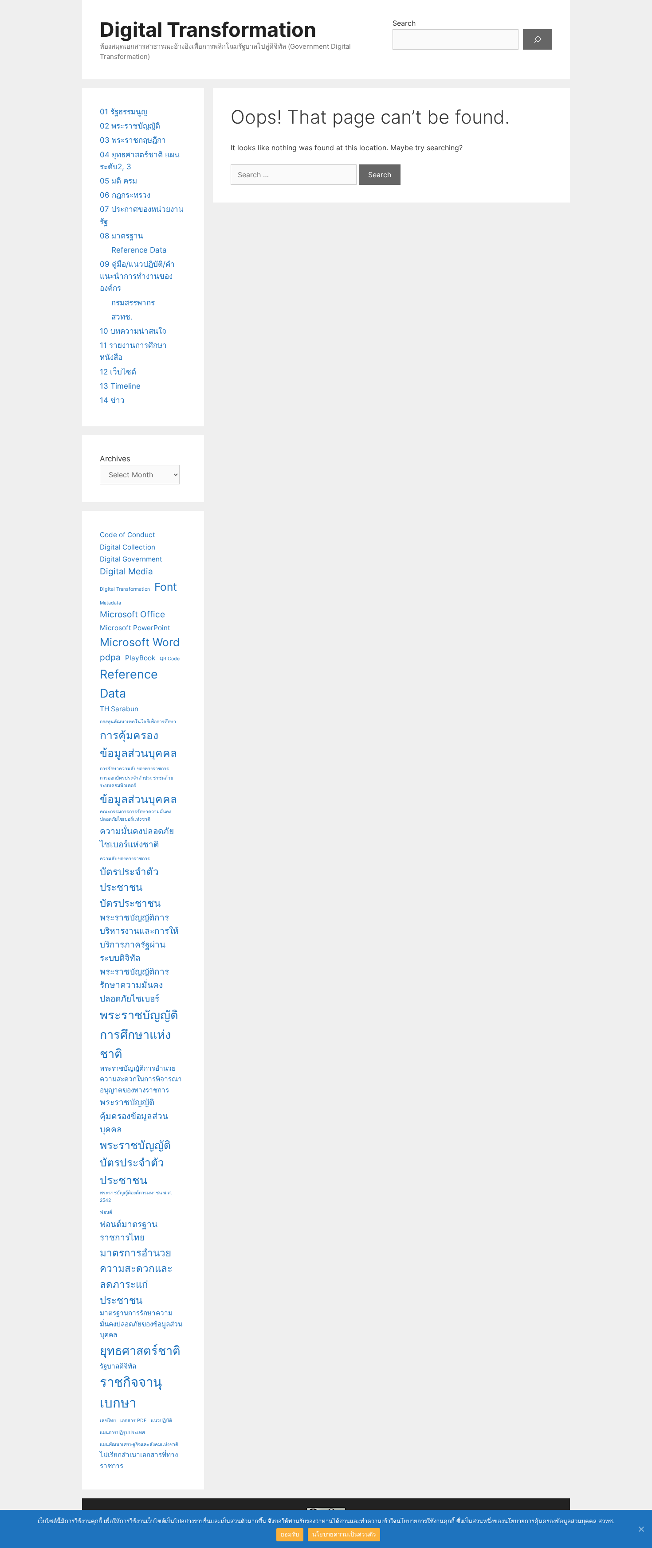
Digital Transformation (208, 29)
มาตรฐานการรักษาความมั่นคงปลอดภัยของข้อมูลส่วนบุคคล (141, 1324)
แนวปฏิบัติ (161, 1420)
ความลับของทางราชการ (125, 859)
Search (404, 23)
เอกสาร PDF (133, 1420)
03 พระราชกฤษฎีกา (133, 140)
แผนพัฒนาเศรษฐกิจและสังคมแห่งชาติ (139, 1444)
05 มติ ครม (118, 180)
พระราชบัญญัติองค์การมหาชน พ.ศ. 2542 (136, 1196)
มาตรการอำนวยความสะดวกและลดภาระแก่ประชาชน (136, 1276)
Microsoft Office (132, 614)
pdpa (110, 657)
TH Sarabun (119, 709)
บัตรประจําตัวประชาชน (129, 879)
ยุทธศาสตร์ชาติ (140, 1350)
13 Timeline (120, 386)
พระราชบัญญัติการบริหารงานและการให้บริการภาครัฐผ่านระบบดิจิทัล (139, 937)
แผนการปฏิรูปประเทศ (122, 1432)
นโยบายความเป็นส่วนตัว (344, 1534)
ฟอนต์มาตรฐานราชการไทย (128, 1231)
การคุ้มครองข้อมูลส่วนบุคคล (138, 744)
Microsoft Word (140, 642)
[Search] (537, 39)
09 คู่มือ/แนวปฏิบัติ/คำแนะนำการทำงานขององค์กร (137, 276)
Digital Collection (127, 547)
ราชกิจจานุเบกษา (131, 1392)
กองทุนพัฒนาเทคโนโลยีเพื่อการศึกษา (138, 722)
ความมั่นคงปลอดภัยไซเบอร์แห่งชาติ (137, 838)
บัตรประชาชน (130, 903)
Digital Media (126, 571)
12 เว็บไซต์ (118, 371)
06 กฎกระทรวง (125, 195)
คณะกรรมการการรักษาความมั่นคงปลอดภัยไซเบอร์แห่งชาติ (135, 815)
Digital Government (131, 559)
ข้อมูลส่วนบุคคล (138, 799)
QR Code (170, 659)
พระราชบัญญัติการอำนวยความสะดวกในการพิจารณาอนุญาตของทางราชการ (141, 1079)
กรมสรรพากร (133, 302)
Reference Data (139, 250)
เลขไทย (108, 1420)
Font (165, 586)
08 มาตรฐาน (121, 235)
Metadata (110, 603)
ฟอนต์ (106, 1212)
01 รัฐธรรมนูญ (123, 111)
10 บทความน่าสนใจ (133, 331)
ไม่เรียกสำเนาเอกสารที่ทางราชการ (139, 1460)
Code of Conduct (127, 534)
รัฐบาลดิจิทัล (118, 1366)
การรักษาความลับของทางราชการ (134, 769)
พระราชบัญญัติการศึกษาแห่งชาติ (139, 1034)
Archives (115, 458)
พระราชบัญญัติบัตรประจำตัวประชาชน (135, 1163)
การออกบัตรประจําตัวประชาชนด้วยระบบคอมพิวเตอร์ (136, 781)
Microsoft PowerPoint (135, 628)
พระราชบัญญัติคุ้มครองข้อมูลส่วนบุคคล (134, 1116)
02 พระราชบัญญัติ (130, 125)
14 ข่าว (112, 400)
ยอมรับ (290, 1534)
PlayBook (140, 658)
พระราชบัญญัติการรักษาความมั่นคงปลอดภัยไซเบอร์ (134, 985)
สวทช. (122, 316)
